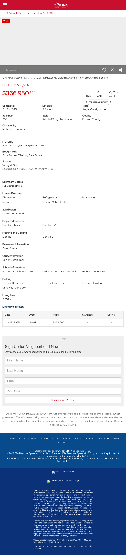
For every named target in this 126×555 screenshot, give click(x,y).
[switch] (104, 70)
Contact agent (11, 70)
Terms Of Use (17, 438)
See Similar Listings (98, 102)
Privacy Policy (42, 438)
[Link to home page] (63, 5)
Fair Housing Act (49, 456)
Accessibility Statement (76, 438)
